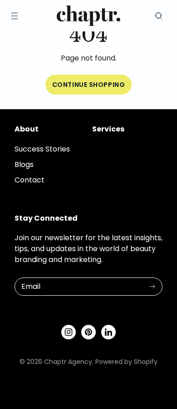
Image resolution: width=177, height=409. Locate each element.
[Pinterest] (88, 332)
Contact (29, 180)
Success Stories (42, 149)
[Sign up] (152, 287)
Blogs (24, 164)
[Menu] (14, 15)
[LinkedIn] (108, 332)
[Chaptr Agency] (89, 15)
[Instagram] (68, 332)
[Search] (158, 16)
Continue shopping (88, 84)
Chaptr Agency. (68, 361)
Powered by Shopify (126, 361)
